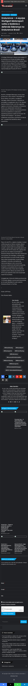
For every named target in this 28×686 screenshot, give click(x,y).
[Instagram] (17, 402)
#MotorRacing (8, 360)
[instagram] (4, 343)
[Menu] (26, 6)
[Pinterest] (17, 376)
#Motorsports (14, 363)
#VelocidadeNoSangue (14, 367)
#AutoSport (19, 347)
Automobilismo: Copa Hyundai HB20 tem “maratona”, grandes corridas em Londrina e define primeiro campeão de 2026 (14, 651)
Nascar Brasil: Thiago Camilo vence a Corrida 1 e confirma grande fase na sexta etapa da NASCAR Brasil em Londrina (14, 645)
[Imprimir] (6, 379)
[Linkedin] (10, 376)
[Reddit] (20, 376)
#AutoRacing (9, 347)
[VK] (24, 376)
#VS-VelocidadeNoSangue (14, 370)
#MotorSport (20, 360)
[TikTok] (19, 402)
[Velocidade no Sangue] (7, 5)
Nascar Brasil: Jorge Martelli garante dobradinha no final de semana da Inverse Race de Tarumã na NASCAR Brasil (21, 547)
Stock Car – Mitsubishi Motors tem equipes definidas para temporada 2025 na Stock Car (6, 547)
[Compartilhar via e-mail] (2, 379)
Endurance (13, 14)
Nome (3, 583)
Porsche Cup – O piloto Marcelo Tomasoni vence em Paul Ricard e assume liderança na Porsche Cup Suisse (20, 423)
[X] (6, 376)
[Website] (9, 402)
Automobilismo (9, 11)
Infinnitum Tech (14, 676)
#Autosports (8, 351)
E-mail (3, 589)
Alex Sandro (4, 33)
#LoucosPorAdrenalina (14, 357)
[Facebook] (2, 376)
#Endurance (14, 354)
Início (3, 11)
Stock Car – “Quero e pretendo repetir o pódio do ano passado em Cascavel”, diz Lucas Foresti (7, 528)
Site (2, 595)
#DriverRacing (20, 351)
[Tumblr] (13, 376)
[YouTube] (15, 402)
